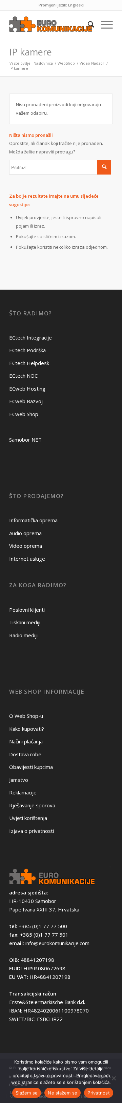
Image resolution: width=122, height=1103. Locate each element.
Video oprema (25, 545)
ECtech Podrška (27, 350)
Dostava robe (25, 754)
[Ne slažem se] (113, 1078)
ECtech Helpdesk (29, 363)
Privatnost (98, 1093)
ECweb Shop (23, 414)
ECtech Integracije (30, 337)
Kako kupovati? (26, 728)
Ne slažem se (62, 1093)
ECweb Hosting (27, 388)
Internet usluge (27, 558)
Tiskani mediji (24, 622)
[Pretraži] (87, 24)
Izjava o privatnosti (31, 830)
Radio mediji (23, 635)
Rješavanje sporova (32, 805)
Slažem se (27, 1093)
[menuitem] (87, 24)
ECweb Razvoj (26, 401)
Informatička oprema (33, 520)
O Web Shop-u (26, 715)
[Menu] (103, 24)
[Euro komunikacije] (50, 24)
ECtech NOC (23, 375)
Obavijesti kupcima (31, 766)
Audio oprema (25, 533)
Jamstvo (18, 779)
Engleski (76, 4)
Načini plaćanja (26, 741)
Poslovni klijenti (27, 609)
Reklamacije (23, 792)
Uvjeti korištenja (28, 817)
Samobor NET (25, 439)
